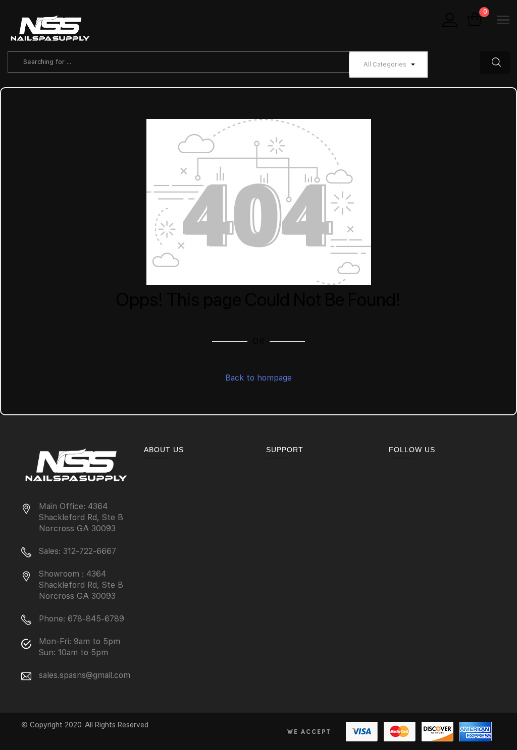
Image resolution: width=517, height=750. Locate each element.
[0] (475, 20)
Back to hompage (258, 378)
